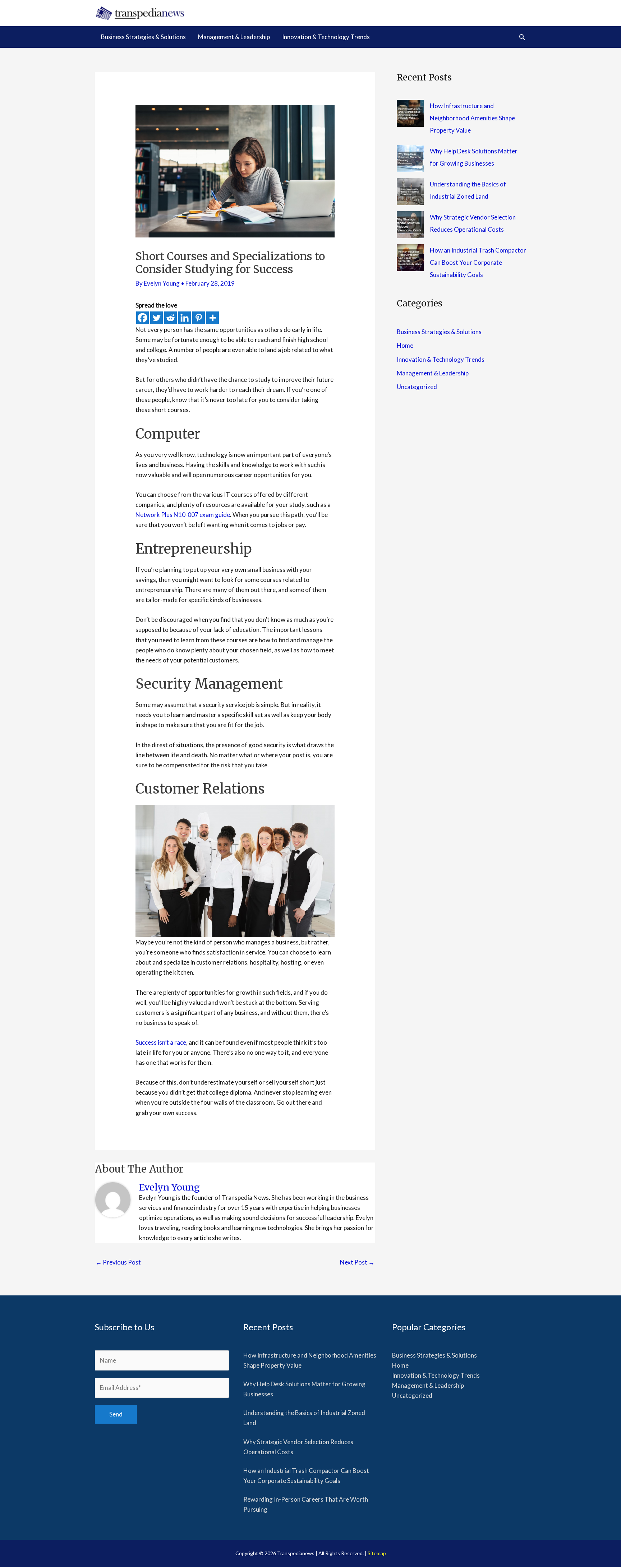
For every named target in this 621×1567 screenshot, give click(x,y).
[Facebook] (142, 317)
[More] (212, 317)
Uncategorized (417, 386)
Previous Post (118, 1262)
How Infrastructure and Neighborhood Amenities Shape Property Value (472, 118)
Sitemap (377, 1553)
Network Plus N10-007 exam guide (182, 514)
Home (405, 345)
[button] (522, 37)
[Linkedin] (184, 317)
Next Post (357, 1262)
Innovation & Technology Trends (440, 359)
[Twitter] (156, 317)
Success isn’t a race (160, 1042)
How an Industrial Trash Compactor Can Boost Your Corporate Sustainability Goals (478, 262)
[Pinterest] (198, 317)
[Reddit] (170, 317)
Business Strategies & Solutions (439, 332)
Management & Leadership (433, 373)
